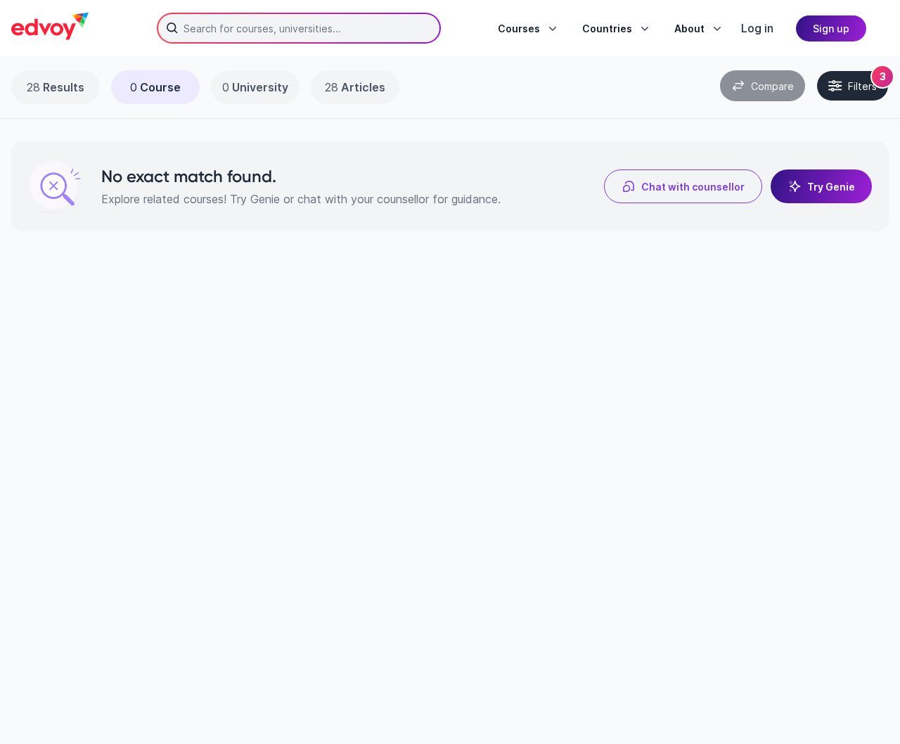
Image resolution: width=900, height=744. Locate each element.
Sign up (831, 28)
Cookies (600, 663)
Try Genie (831, 187)
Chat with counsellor (693, 187)
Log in (757, 28)
